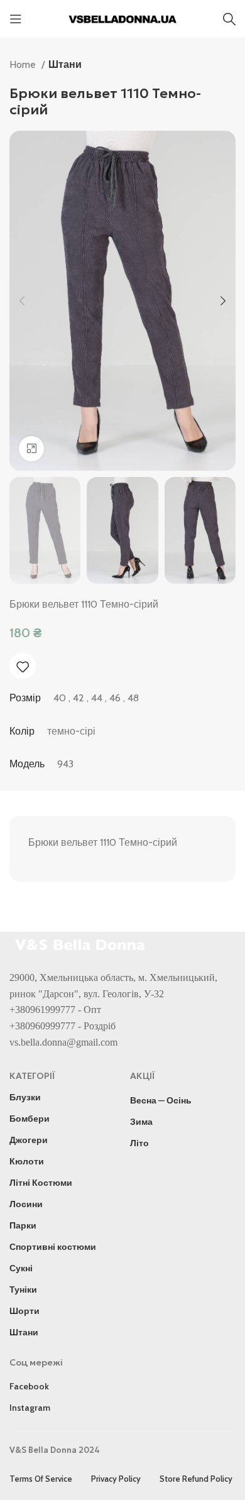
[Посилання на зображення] (81, 944)
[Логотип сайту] (122, 18)
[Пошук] (229, 18)
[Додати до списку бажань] (22, 666)
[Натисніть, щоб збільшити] (31, 448)
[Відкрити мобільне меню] (15, 18)
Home (23, 64)
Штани (65, 64)
